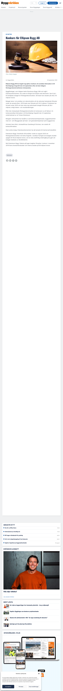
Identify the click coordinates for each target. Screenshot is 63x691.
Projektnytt (12, 7)
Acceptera (8, 686)
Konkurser (9, 155)
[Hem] (10, 3)
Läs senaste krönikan (8, 596)
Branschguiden (22, 7)
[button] (39, 673)
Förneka (21, 686)
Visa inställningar (33, 686)
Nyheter (3, 7)
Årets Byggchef (47, 7)
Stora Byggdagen (35, 7)
